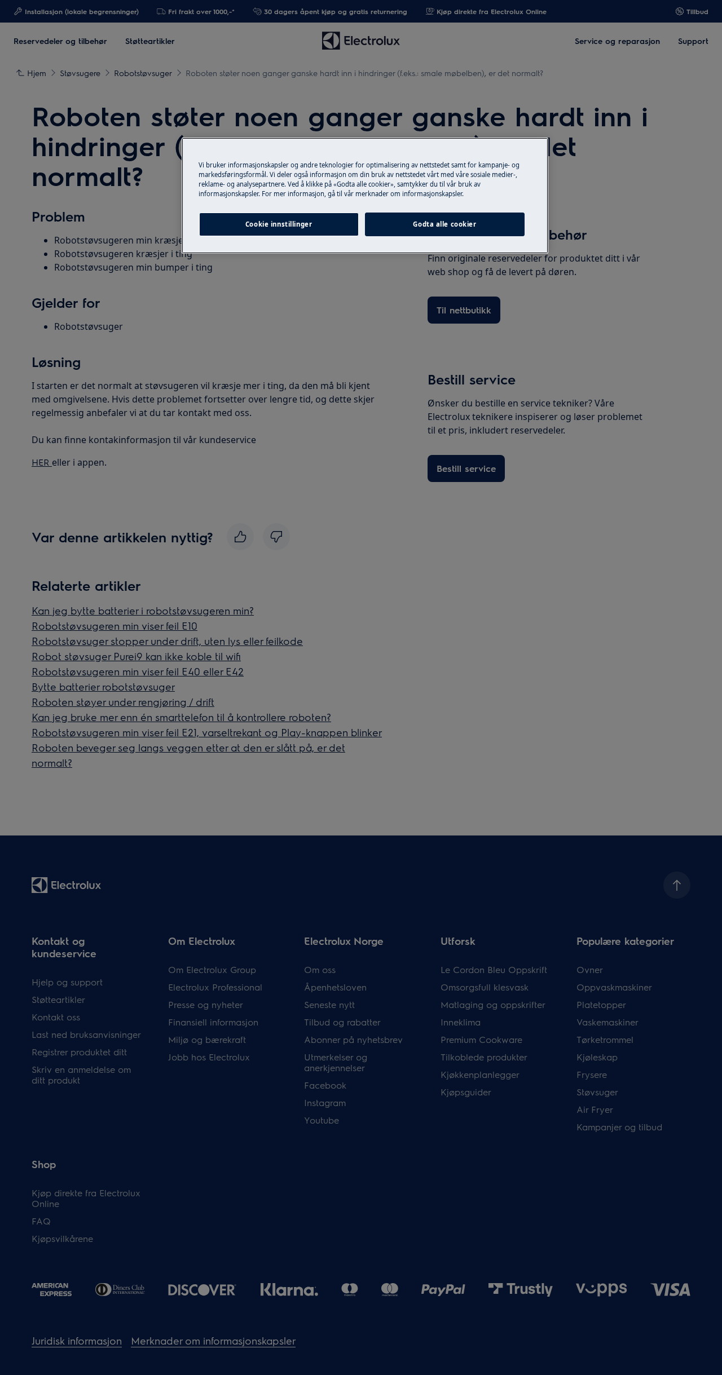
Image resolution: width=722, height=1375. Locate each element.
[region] (365, 196)
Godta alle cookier (444, 224)
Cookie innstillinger (278, 224)
